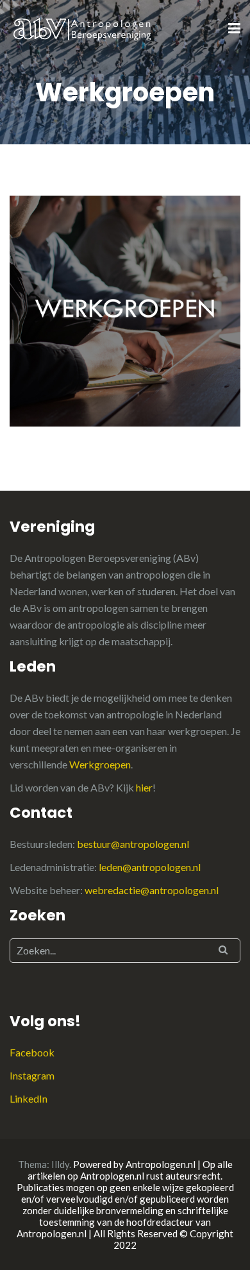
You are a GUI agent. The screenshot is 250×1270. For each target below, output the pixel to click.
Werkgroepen (100, 764)
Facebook (32, 1052)
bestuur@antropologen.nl (133, 844)
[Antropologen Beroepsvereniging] (83, 28)
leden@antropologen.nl (150, 867)
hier (144, 787)
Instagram (32, 1075)
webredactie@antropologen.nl (152, 890)
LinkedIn (28, 1098)
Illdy (60, 1164)
